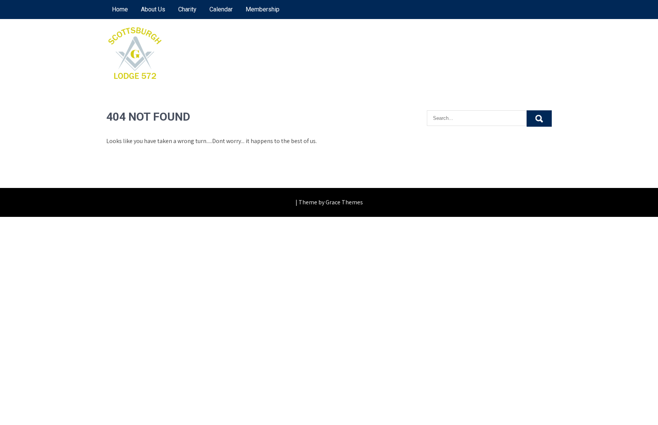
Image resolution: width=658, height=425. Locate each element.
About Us (153, 9)
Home (120, 9)
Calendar (221, 9)
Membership (262, 9)
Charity (187, 9)
